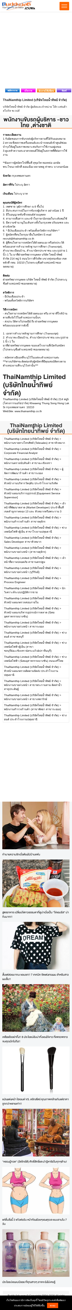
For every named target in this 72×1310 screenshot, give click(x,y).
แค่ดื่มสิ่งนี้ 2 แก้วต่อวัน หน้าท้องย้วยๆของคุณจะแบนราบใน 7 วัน (34, 1221)
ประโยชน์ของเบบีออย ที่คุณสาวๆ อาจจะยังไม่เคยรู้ (28, 1282)
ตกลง (52, 1305)
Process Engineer (15, 582)
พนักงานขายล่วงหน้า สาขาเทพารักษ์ (25, 699)
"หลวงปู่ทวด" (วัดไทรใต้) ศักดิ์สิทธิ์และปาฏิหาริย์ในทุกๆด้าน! (34, 1161)
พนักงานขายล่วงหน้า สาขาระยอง (24, 626)
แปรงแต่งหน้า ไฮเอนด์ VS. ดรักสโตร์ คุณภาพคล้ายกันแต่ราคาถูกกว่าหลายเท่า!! (35, 1101)
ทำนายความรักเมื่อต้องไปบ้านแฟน (21, 854)
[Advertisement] (36, 51)
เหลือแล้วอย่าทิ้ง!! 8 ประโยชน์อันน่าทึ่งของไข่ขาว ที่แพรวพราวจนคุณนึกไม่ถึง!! (35, 1039)
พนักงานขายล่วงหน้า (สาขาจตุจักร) (25, 551)
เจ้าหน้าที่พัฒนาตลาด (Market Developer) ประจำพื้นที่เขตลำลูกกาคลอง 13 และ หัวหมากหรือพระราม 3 (35, 507)
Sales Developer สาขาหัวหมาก (22, 541)
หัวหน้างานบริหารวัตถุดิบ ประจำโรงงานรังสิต (31, 483)
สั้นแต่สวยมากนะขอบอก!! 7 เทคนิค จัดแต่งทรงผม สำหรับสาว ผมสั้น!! (35, 976)
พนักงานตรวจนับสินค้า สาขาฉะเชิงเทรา (28, 463)
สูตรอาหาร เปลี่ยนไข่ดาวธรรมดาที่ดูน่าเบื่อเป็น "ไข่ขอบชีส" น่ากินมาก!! (35, 914)
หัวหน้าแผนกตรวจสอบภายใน (21, 602)
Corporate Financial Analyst (20, 452)
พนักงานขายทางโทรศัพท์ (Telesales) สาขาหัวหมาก (34, 442)
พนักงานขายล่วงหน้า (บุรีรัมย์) (22, 572)
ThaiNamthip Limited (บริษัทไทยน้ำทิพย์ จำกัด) (36, 428)
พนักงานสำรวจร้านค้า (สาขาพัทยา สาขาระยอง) (32, 709)
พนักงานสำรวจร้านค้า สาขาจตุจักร (25, 521)
